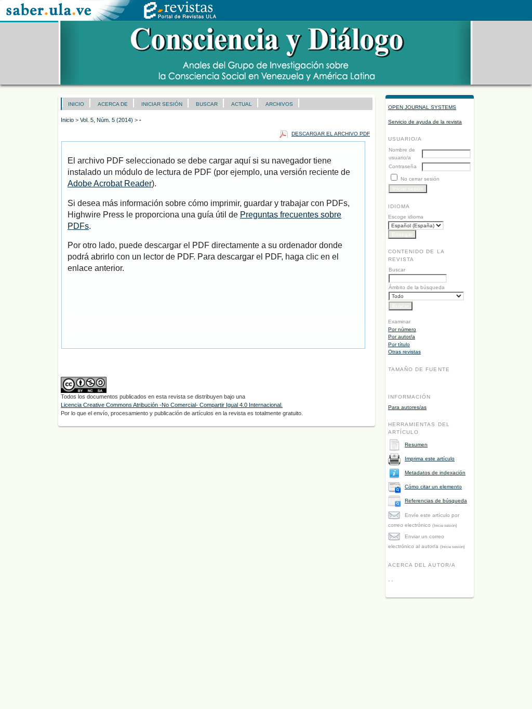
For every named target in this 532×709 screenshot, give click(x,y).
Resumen (416, 444)
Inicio (76, 104)
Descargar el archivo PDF (330, 134)
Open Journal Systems (422, 107)
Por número (402, 329)
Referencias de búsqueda (436, 500)
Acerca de (113, 104)
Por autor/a (401, 336)
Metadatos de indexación (435, 472)
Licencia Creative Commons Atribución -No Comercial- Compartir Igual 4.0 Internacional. (172, 405)
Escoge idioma (405, 217)
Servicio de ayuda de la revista (425, 122)
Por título (399, 344)
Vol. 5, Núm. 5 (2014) (106, 120)
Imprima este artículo (430, 458)
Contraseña (403, 166)
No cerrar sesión (420, 179)
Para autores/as (407, 407)
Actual (241, 104)
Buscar (207, 104)
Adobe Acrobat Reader (110, 183)
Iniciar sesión (161, 104)
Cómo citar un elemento (433, 486)
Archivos (279, 104)
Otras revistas (404, 351)
